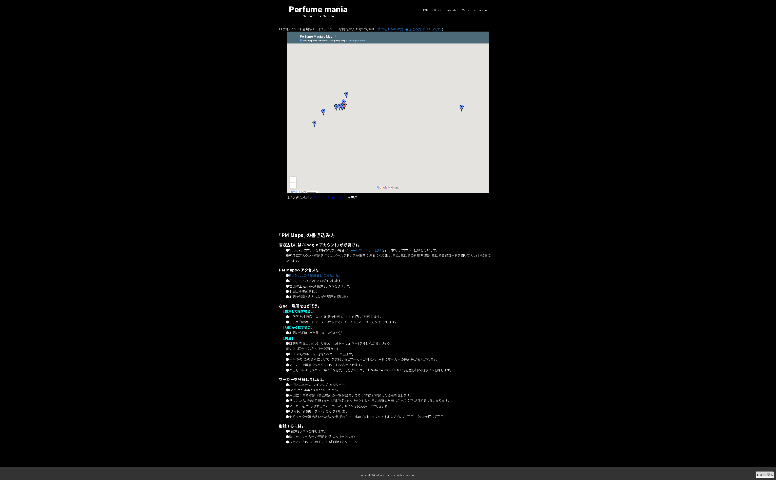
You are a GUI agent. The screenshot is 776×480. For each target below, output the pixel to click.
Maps (465, 10)
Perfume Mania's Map (330, 197)
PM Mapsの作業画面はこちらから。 (314, 275)
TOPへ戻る (765, 474)
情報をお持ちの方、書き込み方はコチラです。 (409, 28)
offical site (480, 10)
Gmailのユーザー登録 (366, 250)
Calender (451, 10)
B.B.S (437, 10)
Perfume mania (318, 9)
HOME (426, 10)
